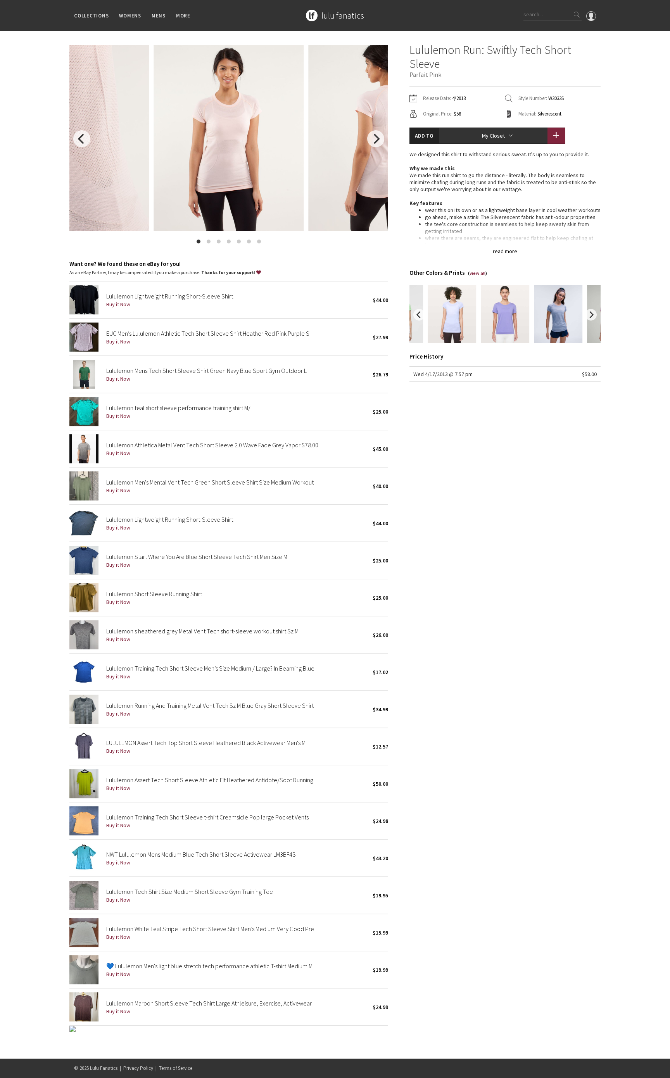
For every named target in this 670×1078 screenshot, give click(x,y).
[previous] (81, 138)
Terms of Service (175, 1068)
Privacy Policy (138, 1068)
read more (505, 251)
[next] (375, 138)
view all (477, 273)
